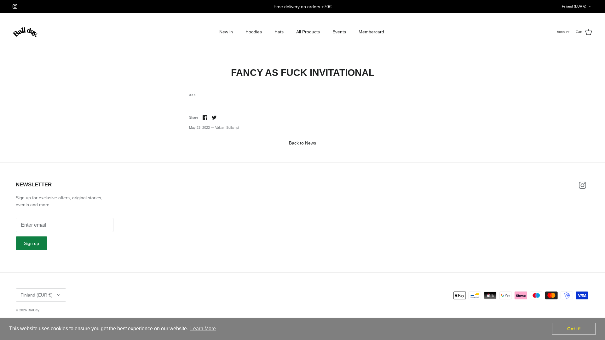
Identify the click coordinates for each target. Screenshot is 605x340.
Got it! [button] (574, 328)
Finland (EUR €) (574, 6)
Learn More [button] (203, 328)
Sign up (31, 243)
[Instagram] (15, 6)
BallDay (33, 310)
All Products (308, 31)
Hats (279, 31)
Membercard (371, 31)
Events (339, 31)
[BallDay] (25, 32)
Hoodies (253, 31)
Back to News (302, 142)
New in (226, 31)
